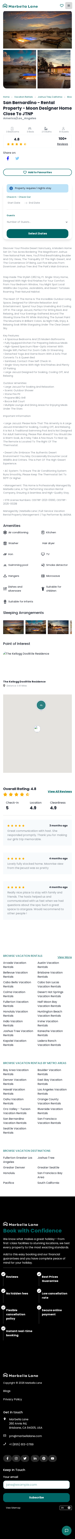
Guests (11, 215)
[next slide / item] (69, 627)
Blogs (6, 1391)
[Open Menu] (68, 5)
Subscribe (36, 1497)
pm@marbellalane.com (25, 1436)
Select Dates (37, 233)
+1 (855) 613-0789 (21, 1444)
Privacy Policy (12, 1399)
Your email (10, 1477)
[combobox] (7, 222)
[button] (37, 729)
